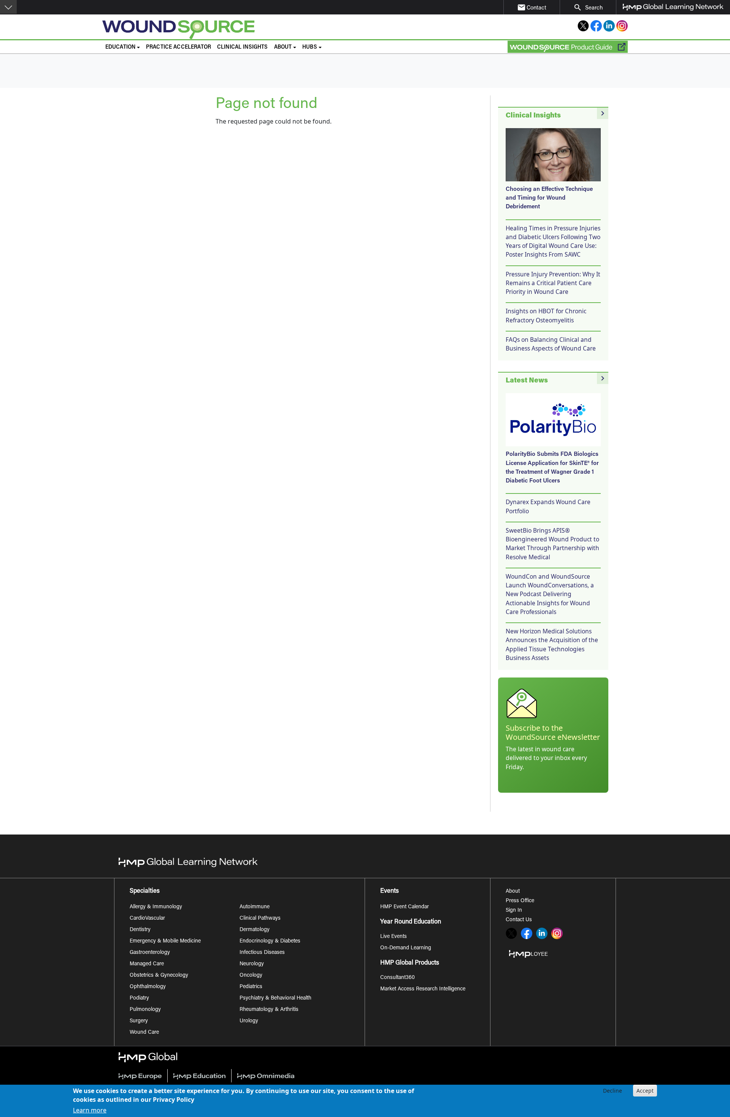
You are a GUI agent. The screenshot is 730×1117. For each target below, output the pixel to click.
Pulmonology (145, 1009)
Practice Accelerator (178, 47)
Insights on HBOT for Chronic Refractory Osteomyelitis (546, 315)
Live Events (393, 936)
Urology (249, 1021)
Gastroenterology (150, 952)
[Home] (253, 29)
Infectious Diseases (262, 952)
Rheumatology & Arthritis (269, 1009)
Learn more (89, 1110)
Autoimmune (255, 907)
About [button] (283, 47)
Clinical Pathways (260, 918)
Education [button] (120, 47)
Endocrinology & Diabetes (270, 941)
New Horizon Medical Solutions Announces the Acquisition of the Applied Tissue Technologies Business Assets (552, 644)
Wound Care (144, 1032)
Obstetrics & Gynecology (159, 975)
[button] (8, 7)
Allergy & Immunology (156, 907)
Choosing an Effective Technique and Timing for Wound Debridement (549, 198)
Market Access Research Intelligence (422, 989)
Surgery (139, 1021)
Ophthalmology (148, 987)
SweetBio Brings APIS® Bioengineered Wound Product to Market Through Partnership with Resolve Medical (552, 543)
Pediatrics (251, 987)
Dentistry (140, 930)
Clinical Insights (242, 47)
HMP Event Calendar (404, 907)
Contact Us (519, 920)
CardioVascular (147, 918)
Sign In (514, 910)
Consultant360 (397, 978)
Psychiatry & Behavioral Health (275, 998)
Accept (645, 1090)
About (513, 891)
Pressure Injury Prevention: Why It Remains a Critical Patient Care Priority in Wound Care (553, 283)
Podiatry (139, 998)
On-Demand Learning (405, 948)
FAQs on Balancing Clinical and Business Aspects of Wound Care (551, 343)
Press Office (520, 901)
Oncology (251, 975)
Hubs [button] (309, 47)
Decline (612, 1090)
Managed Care (147, 964)
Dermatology (255, 930)
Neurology (252, 964)
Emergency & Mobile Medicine (165, 941)
